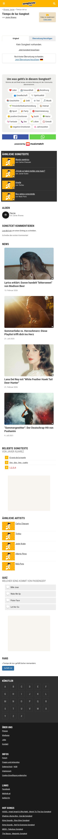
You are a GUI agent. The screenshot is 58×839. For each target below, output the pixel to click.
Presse (5, 731)
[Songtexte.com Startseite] (29, 3)
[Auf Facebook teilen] (15, 136)
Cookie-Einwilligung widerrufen (14, 775)
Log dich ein (7, 231)
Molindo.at (6, 793)
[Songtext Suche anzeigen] (54, 3)
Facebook (6, 789)
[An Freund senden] (43, 136)
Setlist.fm (6, 798)
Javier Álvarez (10, 17)
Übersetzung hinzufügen (42, 38)
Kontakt (5, 744)
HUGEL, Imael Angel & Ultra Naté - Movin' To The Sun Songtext (26, 812)
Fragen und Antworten (11, 762)
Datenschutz (7, 767)
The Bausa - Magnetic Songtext (14, 833)
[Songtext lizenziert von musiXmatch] (29, 144)
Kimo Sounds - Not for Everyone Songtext (18, 825)
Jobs (4, 740)
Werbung (5, 735)
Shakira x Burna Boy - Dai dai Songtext (17, 816)
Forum (4, 758)
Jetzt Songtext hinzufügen (29, 50)
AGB (15, 767)
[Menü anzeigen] (4, 3)
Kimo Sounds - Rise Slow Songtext (15, 820)
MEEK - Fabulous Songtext (12, 829)
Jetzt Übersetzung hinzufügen (27, 59)
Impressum (6, 771)
